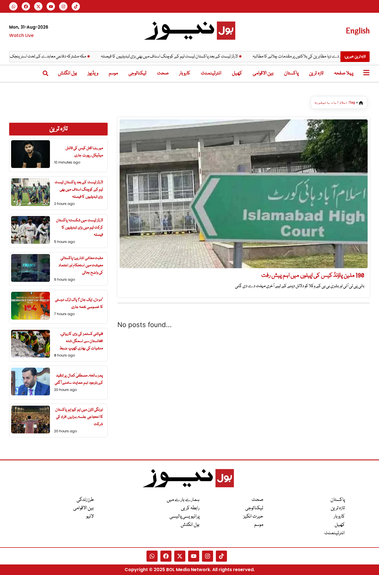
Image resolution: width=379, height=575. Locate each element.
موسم (113, 73)
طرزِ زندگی (85, 500)
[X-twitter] (38, 6)
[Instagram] (63, 6)
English (358, 30)
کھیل (237, 73)
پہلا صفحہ (343, 73)
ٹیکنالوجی (137, 73)
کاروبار (184, 73)
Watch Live (21, 35)
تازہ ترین (316, 73)
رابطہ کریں (190, 508)
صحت (163, 73)
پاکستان (291, 73)
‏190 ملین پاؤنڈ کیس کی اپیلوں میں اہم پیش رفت (313, 275)
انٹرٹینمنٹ (211, 73)
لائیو (90, 516)
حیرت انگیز (253, 516)
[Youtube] (51, 6)
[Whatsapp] (13, 6)
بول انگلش (67, 73)
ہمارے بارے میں (183, 500)
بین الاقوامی (263, 73)
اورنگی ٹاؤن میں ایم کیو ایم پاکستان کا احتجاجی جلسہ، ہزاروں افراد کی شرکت (79, 417)
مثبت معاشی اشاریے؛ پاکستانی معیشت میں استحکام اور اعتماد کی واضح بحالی (81, 265)
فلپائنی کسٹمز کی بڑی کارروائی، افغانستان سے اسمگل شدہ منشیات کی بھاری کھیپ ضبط (81, 341)
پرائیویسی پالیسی (184, 516)
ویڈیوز (93, 73)
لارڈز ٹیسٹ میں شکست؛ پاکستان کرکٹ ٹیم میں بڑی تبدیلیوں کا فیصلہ (79, 227)
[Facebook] (26, 6)
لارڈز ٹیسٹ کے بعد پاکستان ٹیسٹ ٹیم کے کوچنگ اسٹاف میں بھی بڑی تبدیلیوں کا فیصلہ (182, 56)
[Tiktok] (76, 6)
